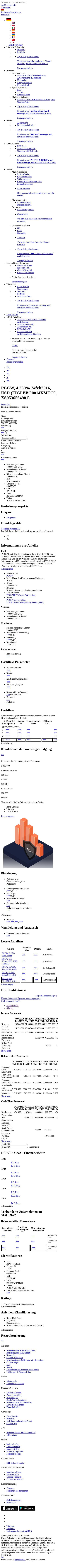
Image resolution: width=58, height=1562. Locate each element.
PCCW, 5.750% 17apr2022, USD (9, 968)
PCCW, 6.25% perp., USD (8, 954)
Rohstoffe (21, 233)
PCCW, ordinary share (16, 600)
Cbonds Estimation (14, 1357)
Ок (2, 1557)
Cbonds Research (24, 270)
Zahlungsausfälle (13, 1395)
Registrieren (15, 12)
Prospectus (11, 517)
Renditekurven (23, 95)
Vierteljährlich (12, 1005)
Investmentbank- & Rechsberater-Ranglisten (36, 99)
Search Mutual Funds (26, 148)
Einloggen (5, 12)
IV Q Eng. (15, 1166)
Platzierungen (12, 1397)
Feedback (10, 1528)
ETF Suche (22, 146)
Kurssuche (21, 80)
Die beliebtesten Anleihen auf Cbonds (22, 1370)
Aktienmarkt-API (24, 327)
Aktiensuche (22, 123)
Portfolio (21, 52)
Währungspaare (24, 179)
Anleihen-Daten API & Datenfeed (31, 319)
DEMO (15, 345)
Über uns (10, 359)
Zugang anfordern (19, 357)
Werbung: (10, 1526)
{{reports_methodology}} (46, 996)
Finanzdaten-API (24, 331)
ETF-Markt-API (24, 329)
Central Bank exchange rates (29, 181)
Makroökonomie (24, 205)
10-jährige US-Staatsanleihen (18, 1372)
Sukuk (20, 92)
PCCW (9, 576)
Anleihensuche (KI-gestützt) (29, 78)
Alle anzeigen (7, 569)
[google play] (27, 1510)
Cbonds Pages (23, 102)
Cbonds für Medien (25, 272)
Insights (23, 282)
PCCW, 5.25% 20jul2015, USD (9, 973)
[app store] (9, 1510)
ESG (19, 90)
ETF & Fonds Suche (15, 1463)
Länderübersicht (24, 202)
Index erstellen (12, 1449)
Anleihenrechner (24, 296)
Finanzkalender (23, 85)
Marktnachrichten (24, 265)
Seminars (16, 282)
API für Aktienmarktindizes (29, 334)
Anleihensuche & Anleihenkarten (31, 75)
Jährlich (9, 1008)
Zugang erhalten (8, 816)
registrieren (20, 1560)
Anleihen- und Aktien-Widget (19, 1421)
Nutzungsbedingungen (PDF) (19, 1531)
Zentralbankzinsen (25, 184)
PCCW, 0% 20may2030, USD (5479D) (10, 961)
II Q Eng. (15, 1162)
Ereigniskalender (24, 82)
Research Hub (23, 268)
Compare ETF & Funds (27, 151)
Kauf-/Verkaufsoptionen (16, 1400)
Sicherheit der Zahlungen (17, 1491)
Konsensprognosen (25, 209)
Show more (6, 1051)
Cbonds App (22, 289)
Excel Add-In (23, 286)
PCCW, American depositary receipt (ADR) (25, 602)
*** (2, 428)
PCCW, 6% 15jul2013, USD (9, 979)
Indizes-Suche (23, 174)
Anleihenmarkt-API (25, 324)
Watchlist (21, 50)
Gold (19, 230)
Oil (18, 228)
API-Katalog (22, 322)
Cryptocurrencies (24, 177)
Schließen (5, 15)
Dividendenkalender (26, 125)
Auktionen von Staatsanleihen (19, 1402)
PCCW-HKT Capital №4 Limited (20, 595)
